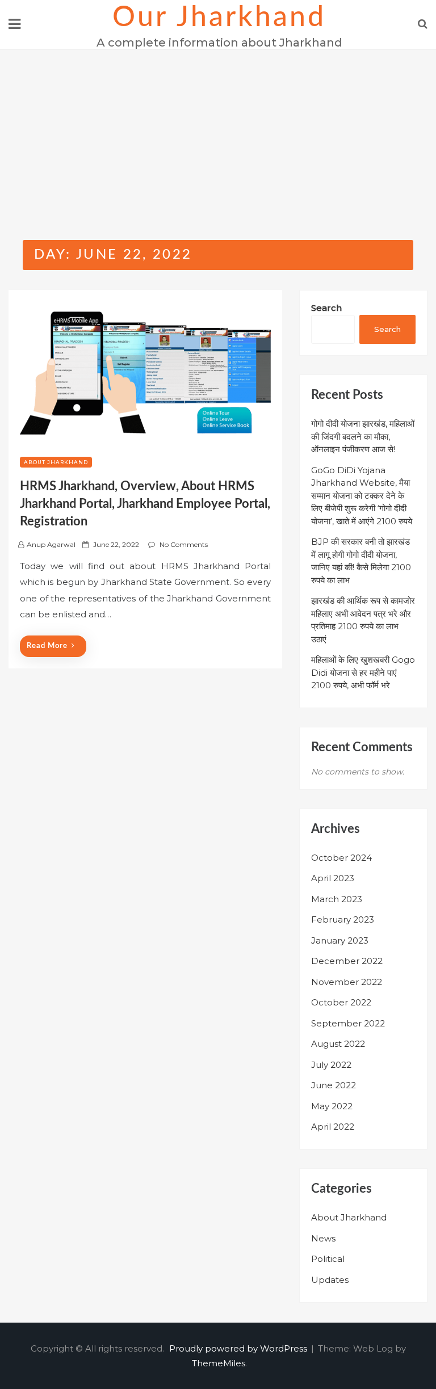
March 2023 (336, 899)
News (323, 1238)
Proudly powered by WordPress (239, 1348)
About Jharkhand (56, 462)
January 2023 (339, 940)
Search (326, 307)
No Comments (184, 544)
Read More (47, 646)
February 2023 (342, 919)
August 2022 (338, 1043)
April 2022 (332, 1126)
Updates (330, 1279)
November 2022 (346, 981)
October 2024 (341, 857)
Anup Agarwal (51, 544)
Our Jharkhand (219, 17)
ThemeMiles (218, 1363)
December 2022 (347, 961)
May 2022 (332, 1106)
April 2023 (332, 878)
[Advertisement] (218, 135)
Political (328, 1258)
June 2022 (333, 1085)
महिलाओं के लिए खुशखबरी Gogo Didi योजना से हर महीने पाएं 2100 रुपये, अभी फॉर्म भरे (363, 672)
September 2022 (348, 1023)
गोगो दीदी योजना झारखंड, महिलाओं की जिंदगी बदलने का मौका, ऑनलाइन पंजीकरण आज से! (362, 436)
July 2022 (331, 1064)
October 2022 (341, 1002)
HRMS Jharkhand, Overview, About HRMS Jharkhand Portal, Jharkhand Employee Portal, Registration (145, 504)
